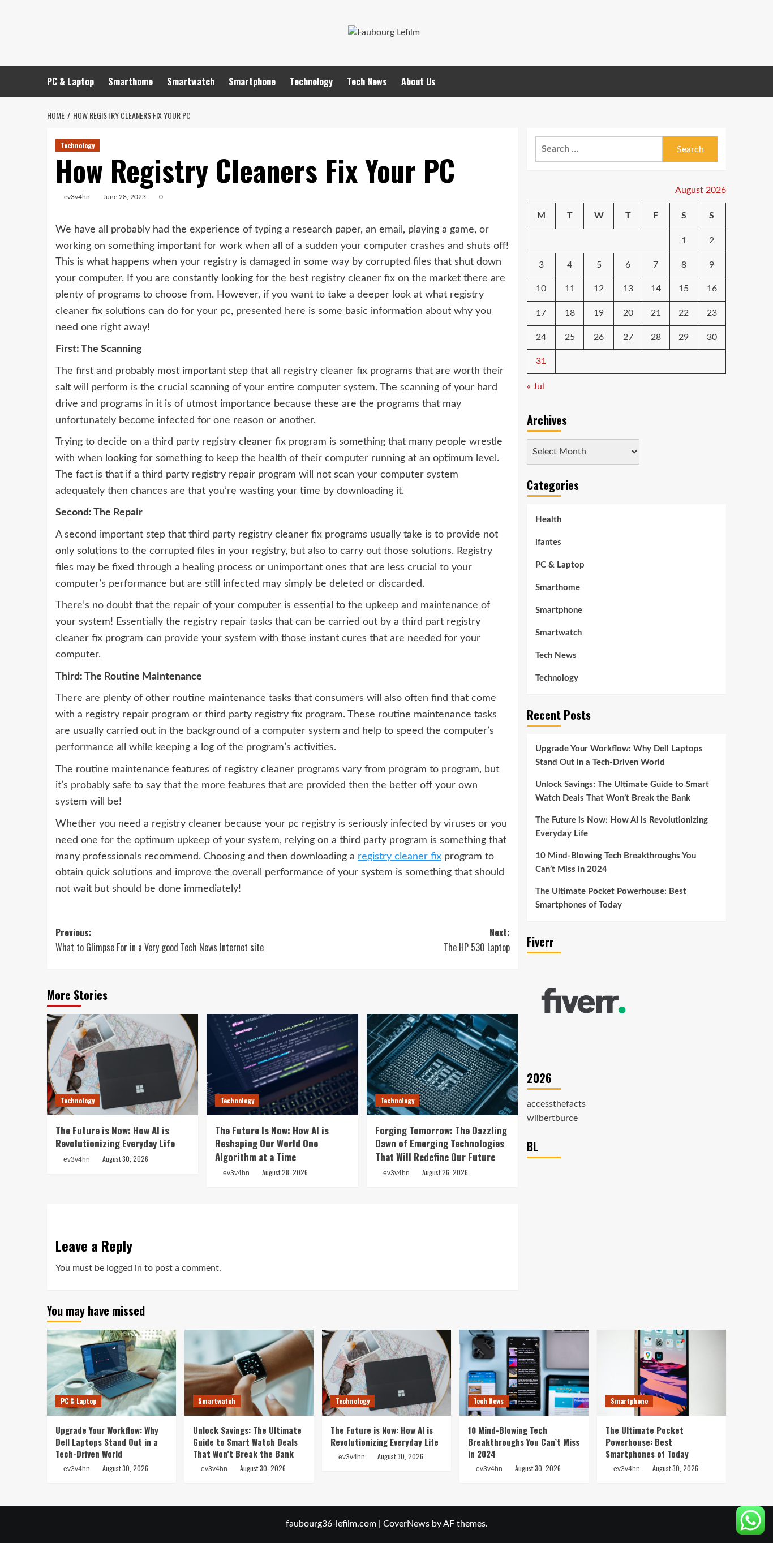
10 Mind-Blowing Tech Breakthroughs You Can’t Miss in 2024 (615, 863)
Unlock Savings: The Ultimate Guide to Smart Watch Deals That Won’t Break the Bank (622, 791)
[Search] (719, 81)
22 (683, 312)
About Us (418, 81)
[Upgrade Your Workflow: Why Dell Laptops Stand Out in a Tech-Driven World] (111, 1373)
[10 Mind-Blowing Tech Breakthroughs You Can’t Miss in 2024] (524, 1373)
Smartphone (252, 81)
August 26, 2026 (445, 1172)
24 (541, 337)
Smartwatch (190, 81)
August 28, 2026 (285, 1172)
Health (548, 520)
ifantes (548, 543)
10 (541, 289)
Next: (476, 940)
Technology (311, 81)
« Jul (535, 386)
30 (712, 337)
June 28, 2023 (124, 197)
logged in (124, 1268)
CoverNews (406, 1523)
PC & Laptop (70, 81)
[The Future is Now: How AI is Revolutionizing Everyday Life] (122, 1064)
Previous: (159, 940)
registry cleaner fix (399, 857)
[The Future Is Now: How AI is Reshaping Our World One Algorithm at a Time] (282, 1064)
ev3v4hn (77, 197)
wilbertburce (552, 1118)
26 (599, 337)
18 (570, 312)
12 (599, 289)
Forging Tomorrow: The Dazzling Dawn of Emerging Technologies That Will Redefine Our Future (441, 1143)
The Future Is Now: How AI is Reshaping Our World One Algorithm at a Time (272, 1143)
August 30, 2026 (125, 1158)
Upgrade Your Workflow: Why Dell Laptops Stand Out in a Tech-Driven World (619, 756)
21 (656, 312)
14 (656, 289)
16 (712, 289)
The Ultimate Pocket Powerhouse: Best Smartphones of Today (610, 898)
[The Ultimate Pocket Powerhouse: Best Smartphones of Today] (661, 1373)
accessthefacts (556, 1103)
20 (628, 312)
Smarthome (130, 81)
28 (656, 337)
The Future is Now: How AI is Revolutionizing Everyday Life (115, 1137)
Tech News (367, 81)
